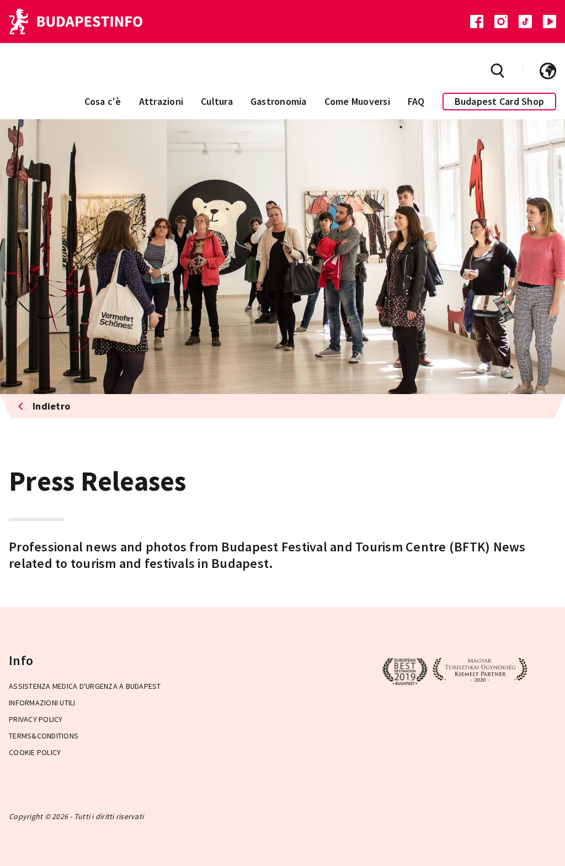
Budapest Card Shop (500, 101)
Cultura (217, 101)
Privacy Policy (36, 719)
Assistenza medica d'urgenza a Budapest (85, 686)
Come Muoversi (357, 101)
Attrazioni (161, 101)
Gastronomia (278, 101)
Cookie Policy (35, 752)
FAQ (416, 101)
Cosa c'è (102, 101)
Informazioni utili (42, 703)
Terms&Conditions (43, 736)
